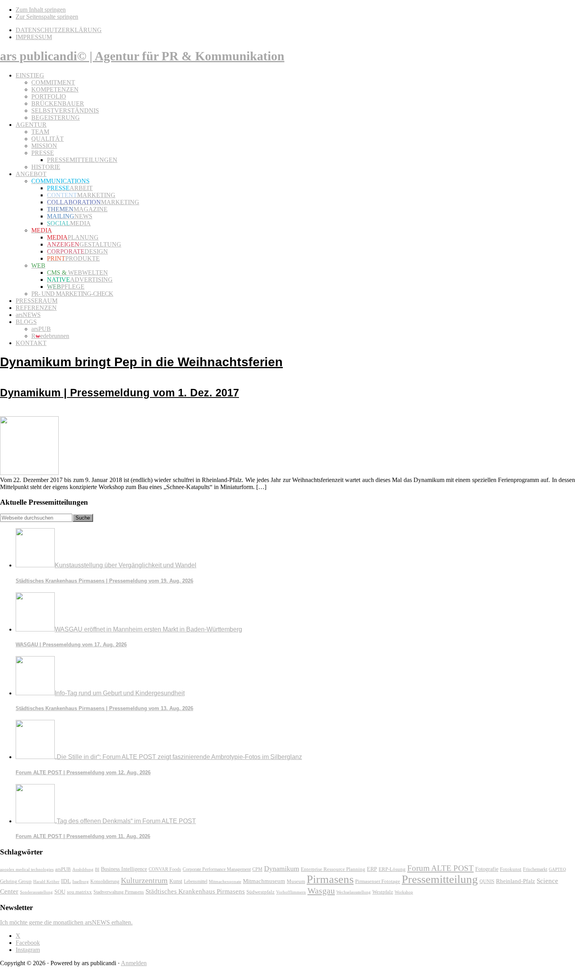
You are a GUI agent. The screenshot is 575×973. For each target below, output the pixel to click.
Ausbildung (82, 869)
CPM (257, 869)
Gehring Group (16, 881)
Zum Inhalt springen (41, 9)
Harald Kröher (46, 881)
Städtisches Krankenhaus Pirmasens (195, 891)
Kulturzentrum (144, 880)
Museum (296, 881)
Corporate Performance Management (217, 869)
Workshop (404, 892)
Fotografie (486, 869)
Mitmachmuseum (264, 881)
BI (97, 869)
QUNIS (487, 881)
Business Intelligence (124, 869)
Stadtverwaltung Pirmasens (118, 892)
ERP (372, 869)
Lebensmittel (195, 881)
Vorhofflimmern (291, 892)
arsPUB (63, 869)
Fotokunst (510, 869)
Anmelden (134, 963)
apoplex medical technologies (27, 869)
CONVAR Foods (165, 869)
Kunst (175, 881)
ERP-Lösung (392, 869)
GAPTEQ (557, 869)
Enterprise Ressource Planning (333, 869)
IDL (66, 881)
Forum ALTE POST (440, 868)
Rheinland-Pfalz (515, 881)
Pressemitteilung (440, 879)
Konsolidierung (104, 881)
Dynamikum (281, 868)
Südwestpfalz (260, 892)
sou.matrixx (79, 892)
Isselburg (80, 881)
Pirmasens (330, 879)
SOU (59, 892)
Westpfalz (382, 892)
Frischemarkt (535, 869)
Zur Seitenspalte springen (47, 16)
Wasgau (321, 891)
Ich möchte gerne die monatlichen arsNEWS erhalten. (66, 922)
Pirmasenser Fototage (377, 881)
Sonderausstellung (36, 892)
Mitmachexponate (225, 881)
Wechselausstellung (353, 892)
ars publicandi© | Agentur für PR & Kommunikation (142, 56)
